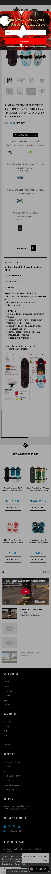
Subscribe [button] (25, 40)
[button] (48, 14)
